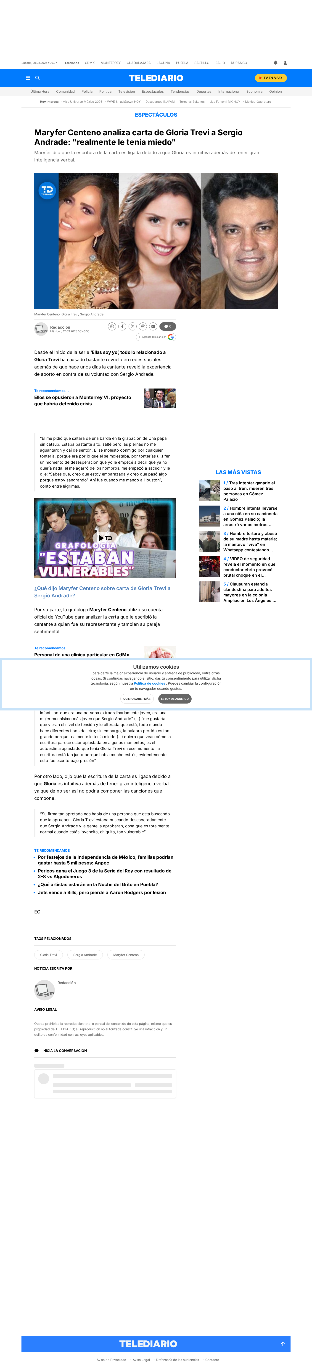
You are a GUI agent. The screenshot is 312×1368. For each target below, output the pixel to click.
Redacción (60, 327)
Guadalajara (139, 63)
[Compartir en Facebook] (122, 326)
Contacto (212, 1360)
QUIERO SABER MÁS (137, 698)
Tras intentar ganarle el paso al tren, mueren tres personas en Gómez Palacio (249, 491)
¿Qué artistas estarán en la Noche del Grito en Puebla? (98, 884)
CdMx (90, 63)
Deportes (204, 91)
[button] (156, 337)
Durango (239, 63)
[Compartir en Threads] (143, 326)
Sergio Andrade (85, 955)
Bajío (220, 63)
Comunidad (65, 91)
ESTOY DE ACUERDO (175, 698)
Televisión (126, 91)
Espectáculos (153, 91)
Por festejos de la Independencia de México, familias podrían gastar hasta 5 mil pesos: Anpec (105, 860)
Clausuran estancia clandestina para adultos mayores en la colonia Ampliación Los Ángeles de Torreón (250, 595)
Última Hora (39, 91)
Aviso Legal (141, 1360)
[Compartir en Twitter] (133, 326)
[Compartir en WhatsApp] (112, 326)
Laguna (163, 63)
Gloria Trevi (48, 955)
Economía (254, 91)
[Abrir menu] (28, 77)
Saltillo (201, 63)
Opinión (275, 91)
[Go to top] (283, 1344)
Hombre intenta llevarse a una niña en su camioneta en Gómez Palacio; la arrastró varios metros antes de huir (250, 519)
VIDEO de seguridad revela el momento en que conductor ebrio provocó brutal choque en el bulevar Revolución (249, 569)
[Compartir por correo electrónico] (153, 326)
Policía (87, 91)
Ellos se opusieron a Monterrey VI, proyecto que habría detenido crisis (82, 401)
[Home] (156, 78)
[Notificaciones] (276, 63)
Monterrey (111, 63)
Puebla (182, 63)
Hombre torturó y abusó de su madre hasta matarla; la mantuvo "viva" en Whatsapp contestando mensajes (250, 544)
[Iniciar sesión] (285, 63)
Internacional (229, 91)
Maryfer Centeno (126, 955)
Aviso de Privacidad (111, 1360)
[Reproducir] (105, 538)
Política (105, 91)
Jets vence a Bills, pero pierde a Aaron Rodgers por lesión (102, 892)
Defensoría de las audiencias (177, 1360)
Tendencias (180, 91)
